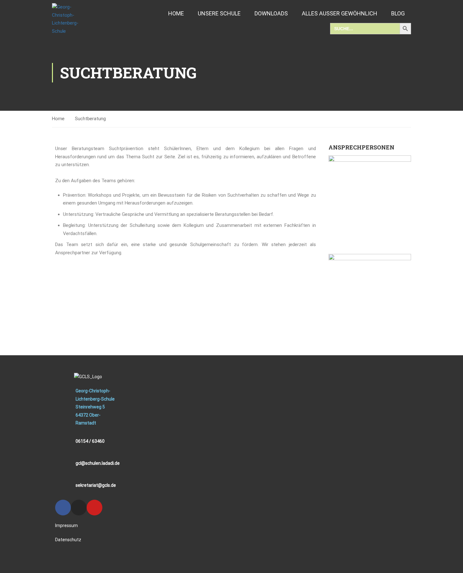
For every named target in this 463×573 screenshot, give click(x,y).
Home (176, 13)
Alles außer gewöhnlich (339, 13)
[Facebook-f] (63, 507)
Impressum (66, 525)
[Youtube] (94, 507)
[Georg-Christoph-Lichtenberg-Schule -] (71, 19)
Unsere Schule (219, 13)
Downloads (271, 13)
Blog (398, 13)
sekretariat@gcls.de (96, 485)
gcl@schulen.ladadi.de (98, 463)
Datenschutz (68, 539)
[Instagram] (79, 507)
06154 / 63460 (90, 441)
